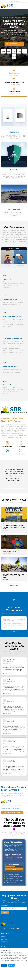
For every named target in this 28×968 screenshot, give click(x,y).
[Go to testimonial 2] (13, 631)
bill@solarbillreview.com (14, 93)
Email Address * (5, 905)
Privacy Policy (5, 941)
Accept (11, 965)
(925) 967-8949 (15, 1)
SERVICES (3, 806)
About (3, 936)
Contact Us (4, 939)
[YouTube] (4, 928)
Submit (5, 912)
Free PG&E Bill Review (14, 44)
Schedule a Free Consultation (12, 812)
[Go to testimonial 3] (14, 631)
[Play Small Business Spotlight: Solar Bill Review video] (14, 542)
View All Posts (14, 585)
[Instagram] (7, 928)
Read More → (6, 530)
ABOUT (10, 808)
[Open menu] (25, 5)
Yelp (12, 928)
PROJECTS (10, 806)
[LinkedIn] (9, 928)
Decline (4, 965)
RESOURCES (4, 808)
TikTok (17, 928)
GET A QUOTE (16, 808)
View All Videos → (7, 553)
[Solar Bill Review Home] (8, 6)
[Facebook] (2, 928)
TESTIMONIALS (17, 806)
